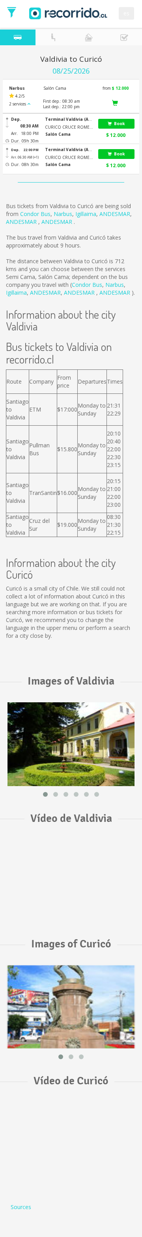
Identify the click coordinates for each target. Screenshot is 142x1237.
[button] (69, 119)
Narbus (63, 214)
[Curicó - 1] (71, 1007)
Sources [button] (21, 1207)
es (126, 13)
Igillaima (85, 214)
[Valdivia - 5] (71, 744)
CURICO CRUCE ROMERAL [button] (69, 127)
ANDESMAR (114, 214)
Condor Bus (35, 214)
